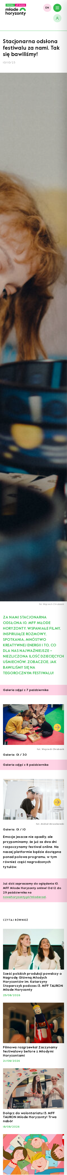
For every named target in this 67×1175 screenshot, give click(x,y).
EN (47, 7)
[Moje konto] (57, 18)
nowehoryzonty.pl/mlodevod (24, 897)
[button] (57, 727)
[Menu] (57, 8)
